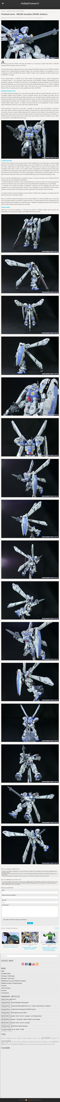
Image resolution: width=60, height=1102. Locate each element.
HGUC (19, 1041)
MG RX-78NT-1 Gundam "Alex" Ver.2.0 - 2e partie (15, 1022)
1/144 (2, 1038)
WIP (53, 1044)
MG (40, 1042)
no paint (49, 1041)
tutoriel (44, 1044)
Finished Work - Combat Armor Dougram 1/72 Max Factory (18, 1009)
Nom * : (3, 890)
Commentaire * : (6, 905)
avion (14, 1038)
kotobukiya (24, 1042)
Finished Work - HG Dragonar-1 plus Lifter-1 (14, 1012)
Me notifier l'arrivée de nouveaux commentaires (15, 919)
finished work (37, 1038)
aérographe (9, 1038)
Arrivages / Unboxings (8, 976)
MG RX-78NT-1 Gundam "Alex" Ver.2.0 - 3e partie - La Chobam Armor (21, 1016)
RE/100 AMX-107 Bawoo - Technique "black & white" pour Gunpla (20, 1019)
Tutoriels (3, 985)
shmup (26, 1044)
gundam (46, 1037)
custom (24, 1038)
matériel (36, 1042)
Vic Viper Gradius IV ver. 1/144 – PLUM (12, 1029)
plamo (4, 1044)
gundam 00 (55, 1038)
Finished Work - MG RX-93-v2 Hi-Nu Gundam (14, 1026)
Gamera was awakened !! (11, 947)
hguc (15, 1041)
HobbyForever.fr (30, 3)
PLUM (8, 1044)
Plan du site (22, 1100)
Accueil (3, 11)
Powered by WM (37, 1100)
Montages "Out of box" (8, 978)
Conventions (5, 993)
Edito (2, 971)
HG (12, 1041)
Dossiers (4, 990)
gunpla (6, 1041)
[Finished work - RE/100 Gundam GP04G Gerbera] (30, 20)
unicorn (50, 1044)
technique (39, 1044)
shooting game (32, 1044)
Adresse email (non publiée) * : (9, 895)
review (20, 1044)
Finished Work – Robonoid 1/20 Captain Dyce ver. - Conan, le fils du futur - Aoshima (49, 949)
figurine (30, 1038)
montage (44, 1042)
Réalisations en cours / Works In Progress (13, 981)
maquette (30, 1042)
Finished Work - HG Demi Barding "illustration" (30, 948)
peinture (55, 1042)
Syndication (29, 1100)
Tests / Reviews (5, 988)
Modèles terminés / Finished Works (15, 11)
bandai (19, 1038)
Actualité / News (6, 973)
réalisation (14, 1044)
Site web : (4, 900)
